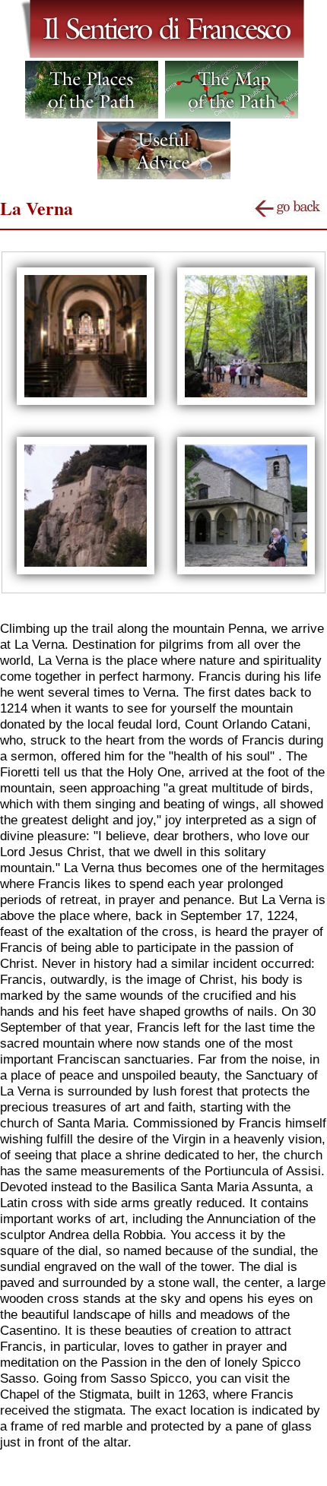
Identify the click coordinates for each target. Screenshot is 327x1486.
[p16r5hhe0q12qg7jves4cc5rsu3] (246, 403)
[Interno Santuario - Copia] (85, 403)
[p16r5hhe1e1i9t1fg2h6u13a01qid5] (246, 572)
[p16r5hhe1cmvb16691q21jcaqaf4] (85, 572)
